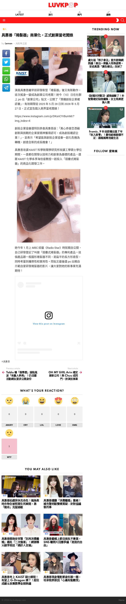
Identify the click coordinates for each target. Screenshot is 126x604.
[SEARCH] (122, 20)
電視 (4, 496)
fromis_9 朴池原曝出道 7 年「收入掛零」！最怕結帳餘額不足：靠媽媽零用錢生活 (106, 135)
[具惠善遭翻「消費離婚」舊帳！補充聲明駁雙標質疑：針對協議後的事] (62, 486)
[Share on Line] (6, 71)
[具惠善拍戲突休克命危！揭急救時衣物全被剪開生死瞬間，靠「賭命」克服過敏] (21, 486)
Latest (19, 15)
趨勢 (108, 15)
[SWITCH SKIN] (117, 20)
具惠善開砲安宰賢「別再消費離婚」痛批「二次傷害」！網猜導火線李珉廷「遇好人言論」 (20, 542)
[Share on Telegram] (6, 88)
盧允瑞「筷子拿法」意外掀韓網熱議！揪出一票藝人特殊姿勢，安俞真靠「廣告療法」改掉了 (106, 63)
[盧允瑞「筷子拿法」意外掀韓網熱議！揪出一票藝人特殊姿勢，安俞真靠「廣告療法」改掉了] (105, 46)
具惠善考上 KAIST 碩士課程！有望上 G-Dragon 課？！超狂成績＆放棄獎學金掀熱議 (20, 580)
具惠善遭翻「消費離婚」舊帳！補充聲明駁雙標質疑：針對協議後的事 (62, 504)
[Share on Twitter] (6, 62)
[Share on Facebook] (6, 53)
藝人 (46, 496)
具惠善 (6, 361)
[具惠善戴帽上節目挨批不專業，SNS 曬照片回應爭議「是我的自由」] (62, 524)
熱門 (79, 15)
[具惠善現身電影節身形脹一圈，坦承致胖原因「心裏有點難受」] (62, 563)
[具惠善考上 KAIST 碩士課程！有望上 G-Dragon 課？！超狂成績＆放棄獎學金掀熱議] (21, 563)
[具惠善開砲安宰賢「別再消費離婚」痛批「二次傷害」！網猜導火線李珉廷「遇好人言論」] (21, 524)
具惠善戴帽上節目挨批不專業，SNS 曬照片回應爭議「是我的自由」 (62, 542)
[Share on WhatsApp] (6, 79)
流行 (50, 15)
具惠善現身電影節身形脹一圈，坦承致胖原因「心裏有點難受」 (62, 579)
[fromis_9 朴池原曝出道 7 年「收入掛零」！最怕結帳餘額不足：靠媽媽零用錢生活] (105, 117)
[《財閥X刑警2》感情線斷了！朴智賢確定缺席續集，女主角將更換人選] (105, 81)
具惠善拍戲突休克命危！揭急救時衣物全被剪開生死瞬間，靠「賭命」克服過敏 (20, 504)
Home (121, 600)
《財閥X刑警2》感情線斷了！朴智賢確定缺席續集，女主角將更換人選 (105, 99)
